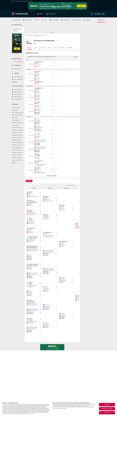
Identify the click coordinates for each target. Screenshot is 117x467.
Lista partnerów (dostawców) (59, 408)
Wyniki (49, 47)
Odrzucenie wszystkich (107, 408)
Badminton (31, 35)
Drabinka (61, 47)
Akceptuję (107, 404)
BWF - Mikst (41, 35)
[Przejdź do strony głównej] (21, 14)
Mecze (55, 47)
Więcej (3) (14, 81)
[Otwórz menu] (103, 13)
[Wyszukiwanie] (92, 13)
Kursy (35, 47)
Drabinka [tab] (29, 181)
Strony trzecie (31, 413)
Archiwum (69, 47)
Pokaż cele (106, 412)
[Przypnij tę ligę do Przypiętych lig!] (56, 40)
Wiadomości (42, 47)
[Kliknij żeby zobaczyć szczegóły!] (52, 64)
